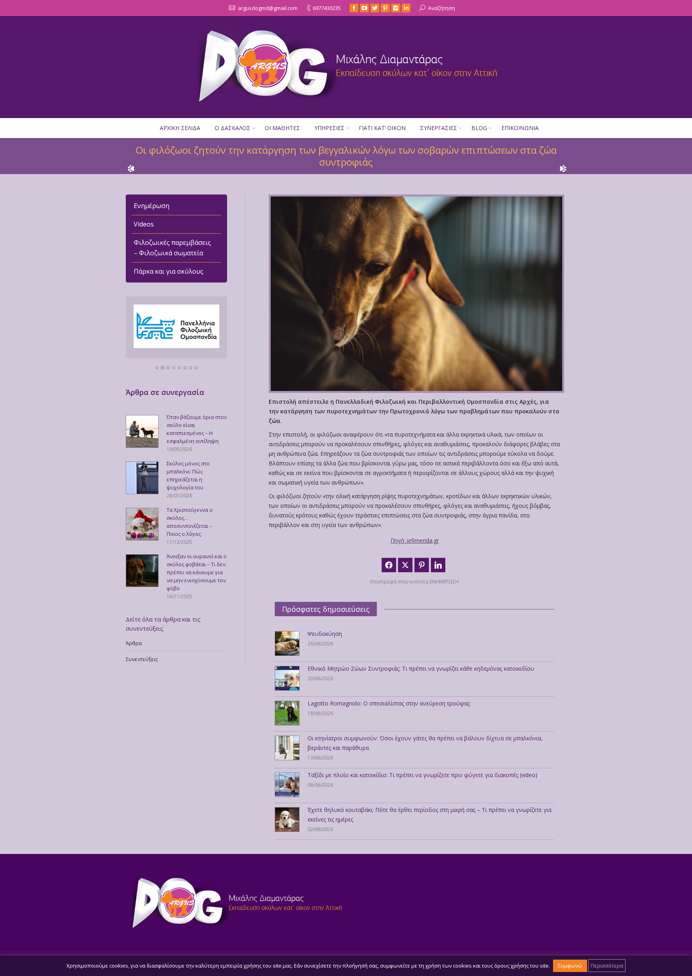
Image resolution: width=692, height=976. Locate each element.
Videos (144, 224)
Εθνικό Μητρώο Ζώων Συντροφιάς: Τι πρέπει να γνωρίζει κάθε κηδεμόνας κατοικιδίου (421, 668)
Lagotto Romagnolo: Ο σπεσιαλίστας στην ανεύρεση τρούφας (389, 703)
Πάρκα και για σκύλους (168, 271)
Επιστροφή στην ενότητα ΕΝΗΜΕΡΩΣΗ (414, 581)
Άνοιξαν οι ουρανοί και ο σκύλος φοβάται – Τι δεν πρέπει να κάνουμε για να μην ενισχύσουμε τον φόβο (197, 572)
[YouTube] (364, 8)
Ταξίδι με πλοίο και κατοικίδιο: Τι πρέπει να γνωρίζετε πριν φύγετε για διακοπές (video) (422, 775)
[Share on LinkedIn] (438, 565)
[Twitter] (374, 8)
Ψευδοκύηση (325, 633)
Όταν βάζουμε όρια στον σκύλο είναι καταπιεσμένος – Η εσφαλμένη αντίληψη (197, 429)
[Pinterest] (385, 8)
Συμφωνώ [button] (570, 965)
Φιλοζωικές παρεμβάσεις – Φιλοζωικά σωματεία (172, 247)
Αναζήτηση (441, 8)
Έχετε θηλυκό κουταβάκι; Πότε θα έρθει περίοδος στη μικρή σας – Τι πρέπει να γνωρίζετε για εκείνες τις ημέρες (429, 814)
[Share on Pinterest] (421, 565)
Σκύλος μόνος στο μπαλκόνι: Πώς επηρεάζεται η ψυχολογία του (188, 475)
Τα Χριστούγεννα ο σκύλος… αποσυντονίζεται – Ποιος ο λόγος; (190, 521)
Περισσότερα (607, 965)
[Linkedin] (406, 8)
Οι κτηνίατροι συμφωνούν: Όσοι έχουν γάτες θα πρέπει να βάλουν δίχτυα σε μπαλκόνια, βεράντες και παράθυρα (425, 743)
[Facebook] (354, 8)
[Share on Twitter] (405, 565)
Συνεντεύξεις (142, 659)
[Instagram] (395, 8)
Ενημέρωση (151, 205)
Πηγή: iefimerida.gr (414, 540)
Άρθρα (134, 643)
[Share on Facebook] (389, 565)
